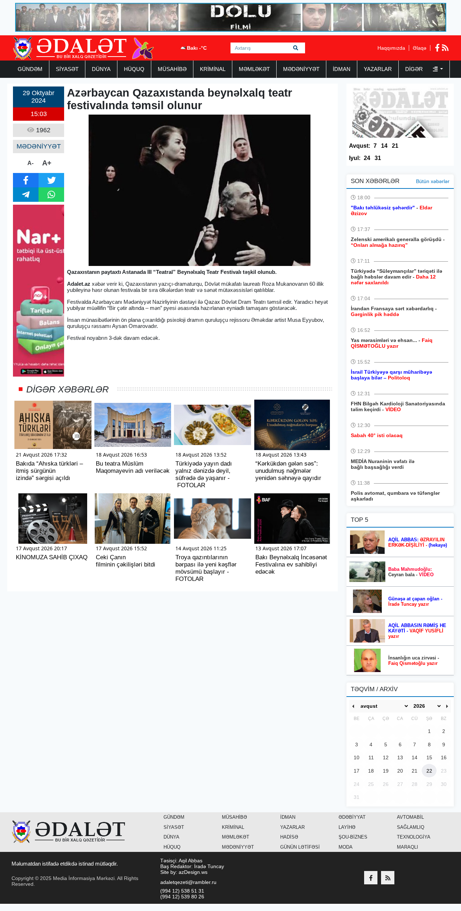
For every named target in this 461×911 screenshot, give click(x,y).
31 (378, 158)
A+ (47, 163)
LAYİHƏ (347, 827)
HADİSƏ (289, 837)
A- (30, 163)
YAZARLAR (378, 69)
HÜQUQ (134, 69)
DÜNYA (101, 69)
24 (367, 158)
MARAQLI (407, 847)
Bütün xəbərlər (432, 181)
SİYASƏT (67, 69)
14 (384, 146)
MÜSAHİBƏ (172, 69)
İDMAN (341, 69)
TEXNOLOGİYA (413, 837)
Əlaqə (419, 48)
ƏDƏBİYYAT (352, 817)
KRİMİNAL (212, 69)
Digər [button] (414, 69)
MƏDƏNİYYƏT (301, 69)
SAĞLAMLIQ (410, 827)
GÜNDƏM (30, 69)
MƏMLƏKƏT (254, 69)
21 (395, 146)
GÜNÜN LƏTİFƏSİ (300, 847)
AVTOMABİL (410, 817)
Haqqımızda (391, 48)
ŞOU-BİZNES (353, 837)
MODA (346, 847)
